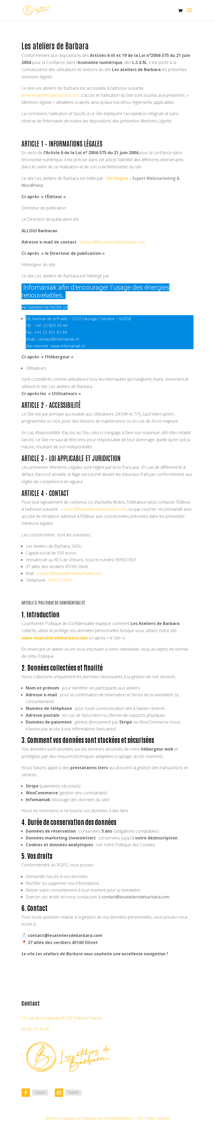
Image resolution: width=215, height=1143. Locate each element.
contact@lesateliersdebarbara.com (112, 242)
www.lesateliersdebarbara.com (50, 95)
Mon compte (158, 1118)
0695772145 (60, 580)
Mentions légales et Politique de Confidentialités (88, 1118)
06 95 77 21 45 (35, 1029)
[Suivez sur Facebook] (26, 1092)
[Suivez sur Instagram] (59, 1092)
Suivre (40, 1092)
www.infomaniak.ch (68, 345)
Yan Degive (117, 178)
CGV (139, 1118)
